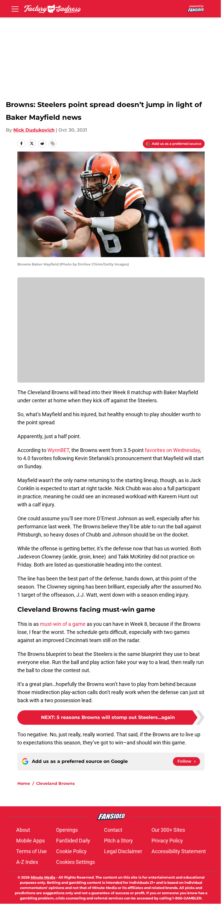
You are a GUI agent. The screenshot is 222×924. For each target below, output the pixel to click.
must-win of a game (63, 624)
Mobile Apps (30, 841)
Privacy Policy (167, 841)
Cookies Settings (75, 862)
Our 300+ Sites (168, 830)
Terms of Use (31, 851)
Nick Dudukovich (34, 130)
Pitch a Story (118, 841)
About (23, 830)
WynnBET (57, 450)
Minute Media (43, 877)
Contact (113, 830)
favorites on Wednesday (172, 450)
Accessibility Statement (178, 851)
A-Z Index (27, 862)
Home (23, 783)
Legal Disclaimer (123, 851)
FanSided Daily (73, 841)
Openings (67, 830)
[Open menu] (15, 8)
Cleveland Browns (55, 783)
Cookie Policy (71, 851)
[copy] (53, 143)
